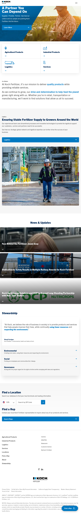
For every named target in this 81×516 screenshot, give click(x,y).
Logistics (7, 140)
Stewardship (6, 463)
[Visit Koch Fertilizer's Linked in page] (42, 469)
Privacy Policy (6, 489)
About (4, 460)
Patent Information (16, 491)
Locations (5, 452)
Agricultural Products (9, 437)
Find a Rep (68, 508)
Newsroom (44, 443)
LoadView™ (64, 495)
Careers (43, 437)
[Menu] (76, 3)
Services (5, 448)
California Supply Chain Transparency (49, 489)
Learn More (8, 27)
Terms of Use (5, 491)
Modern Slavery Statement (68, 489)
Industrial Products (8, 441)
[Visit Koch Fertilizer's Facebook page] (39, 469)
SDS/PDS (44, 440)
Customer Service (46, 447)
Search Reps (8, 419)
